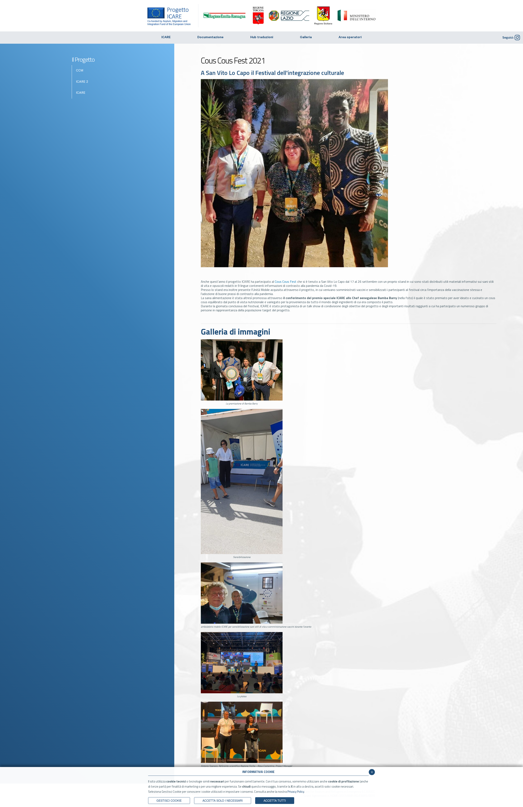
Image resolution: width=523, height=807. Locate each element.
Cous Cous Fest (285, 281)
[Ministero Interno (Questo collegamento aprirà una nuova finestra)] (356, 15)
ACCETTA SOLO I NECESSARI (222, 800)
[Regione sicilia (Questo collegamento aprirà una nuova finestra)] (323, 16)
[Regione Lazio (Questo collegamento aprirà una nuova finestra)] (289, 15)
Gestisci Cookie (169, 800)
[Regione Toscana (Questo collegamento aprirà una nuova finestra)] (258, 16)
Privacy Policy (295, 791)
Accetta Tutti (275, 800)
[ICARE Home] (171, 15)
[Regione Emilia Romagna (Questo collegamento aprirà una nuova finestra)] (224, 15)
